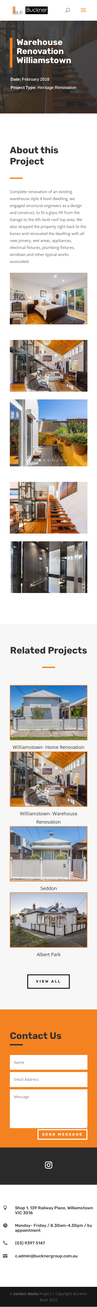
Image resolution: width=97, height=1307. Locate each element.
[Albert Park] (48, 920)
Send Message (62, 1134)
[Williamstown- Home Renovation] (48, 712)
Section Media (25, 1293)
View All (48, 981)
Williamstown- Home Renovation (48, 747)
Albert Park (49, 954)
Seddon (48, 888)
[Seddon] (48, 854)
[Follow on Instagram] (48, 1165)
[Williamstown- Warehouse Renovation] (48, 779)
